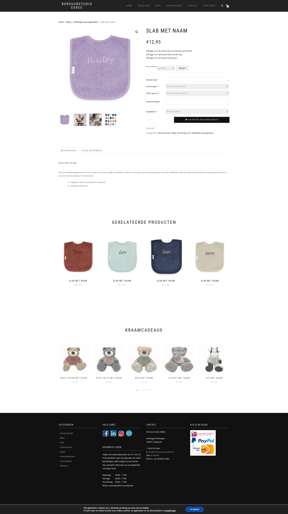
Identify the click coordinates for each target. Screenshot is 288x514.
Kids (62, 442)
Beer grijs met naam (109, 378)
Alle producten (164, 133)
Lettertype (152, 86)
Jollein (62, 451)
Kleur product (151, 66)
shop (158, 6)
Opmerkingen (153, 101)
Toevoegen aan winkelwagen (203, 120)
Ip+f (189, 133)
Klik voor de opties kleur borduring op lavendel (169, 50)
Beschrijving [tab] (68, 150)
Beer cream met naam (74, 378)
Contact (193, 6)
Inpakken (151, 111)
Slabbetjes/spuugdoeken (85, 22)
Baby (68, 22)
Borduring (152, 79)
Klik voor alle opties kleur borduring (164, 54)
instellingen (170, 510)
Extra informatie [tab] (92, 150)
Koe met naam (214, 378)
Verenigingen (174, 6)
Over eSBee (209, 6)
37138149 (155, 455)
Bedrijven (144, 6)
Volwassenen (66, 447)
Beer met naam (144, 378)
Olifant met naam (179, 378)
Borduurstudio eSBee (77, 5)
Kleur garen (152, 93)
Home (130, 6)
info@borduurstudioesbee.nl (161, 452)
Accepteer (194, 509)
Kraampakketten (67, 456)
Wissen (182, 68)
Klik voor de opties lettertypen (161, 58)
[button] (137, 32)
